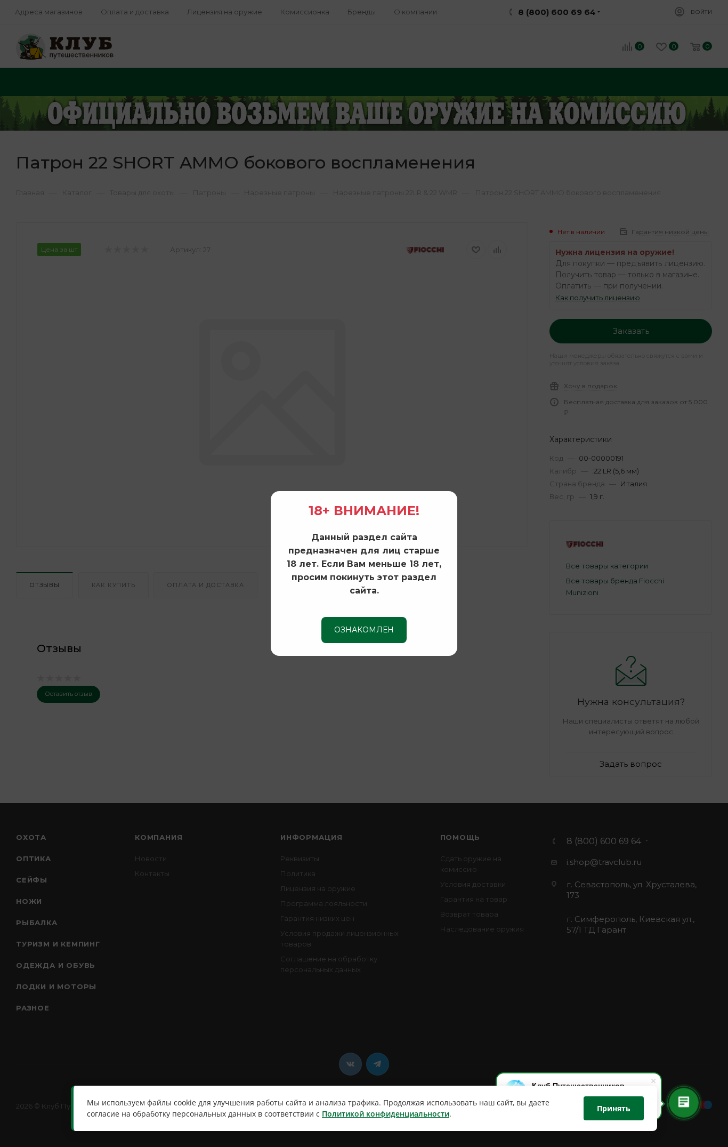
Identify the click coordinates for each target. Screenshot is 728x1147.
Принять (613, 1108)
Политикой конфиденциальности (385, 1114)
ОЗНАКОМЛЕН (364, 630)
